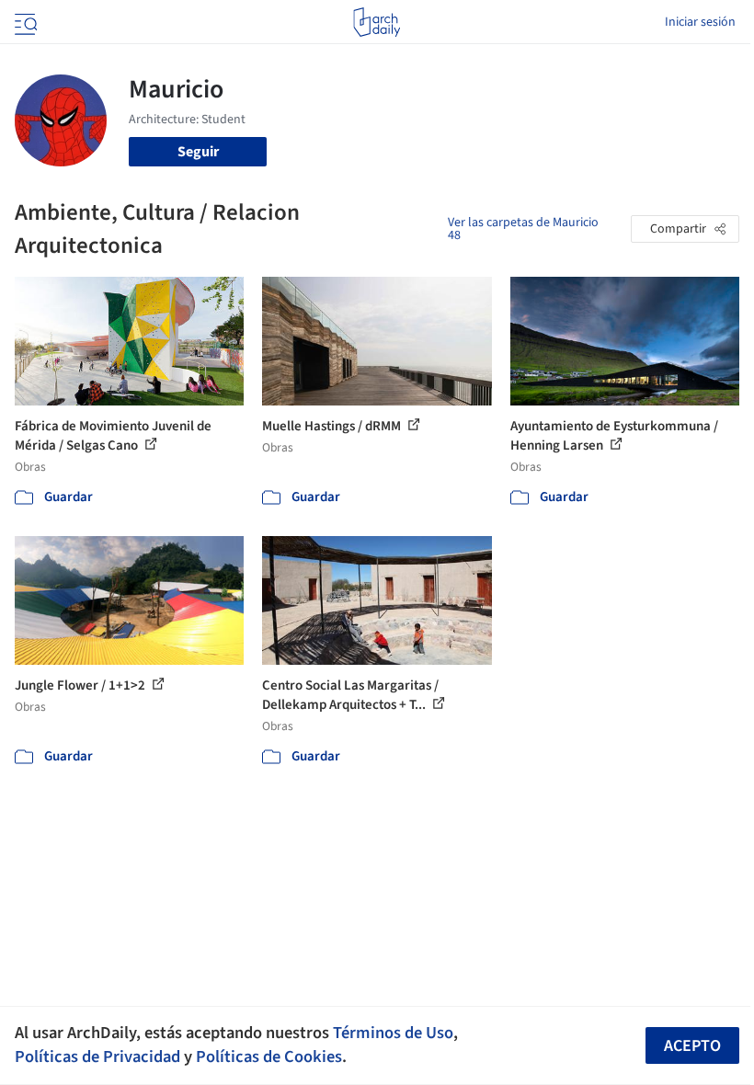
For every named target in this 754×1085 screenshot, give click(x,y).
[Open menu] (24, 22)
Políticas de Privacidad (97, 1056)
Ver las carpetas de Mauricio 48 (523, 229)
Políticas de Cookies (269, 1056)
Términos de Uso (393, 1033)
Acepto (692, 1045)
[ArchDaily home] (376, 22)
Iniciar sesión (700, 22)
